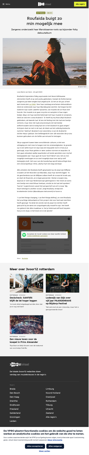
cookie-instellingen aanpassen (37, 236)
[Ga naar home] (44, 4)
